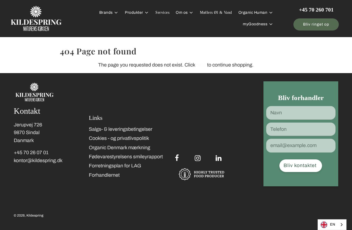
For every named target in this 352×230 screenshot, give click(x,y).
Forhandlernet (104, 175)
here (201, 65)
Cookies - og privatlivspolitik (119, 138)
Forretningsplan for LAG (115, 165)
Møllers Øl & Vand (216, 12)
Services (162, 12)
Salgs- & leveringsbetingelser (120, 129)
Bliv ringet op (316, 24)
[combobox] (332, 224)
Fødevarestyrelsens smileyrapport (126, 156)
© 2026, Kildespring (28, 215)
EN (332, 224)
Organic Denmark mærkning (119, 147)
